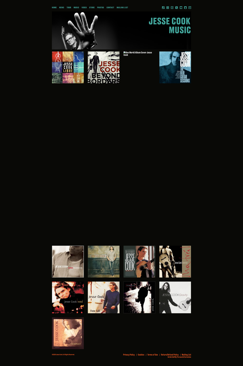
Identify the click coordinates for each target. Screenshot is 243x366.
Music (76, 8)
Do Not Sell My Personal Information (179, 357)
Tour (69, 8)
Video (84, 8)
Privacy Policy (129, 355)
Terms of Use (152, 355)
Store (92, 8)
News (61, 8)
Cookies (141, 355)
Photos (100, 8)
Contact (110, 8)
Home (54, 8)
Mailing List (122, 8)
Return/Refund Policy (170, 355)
